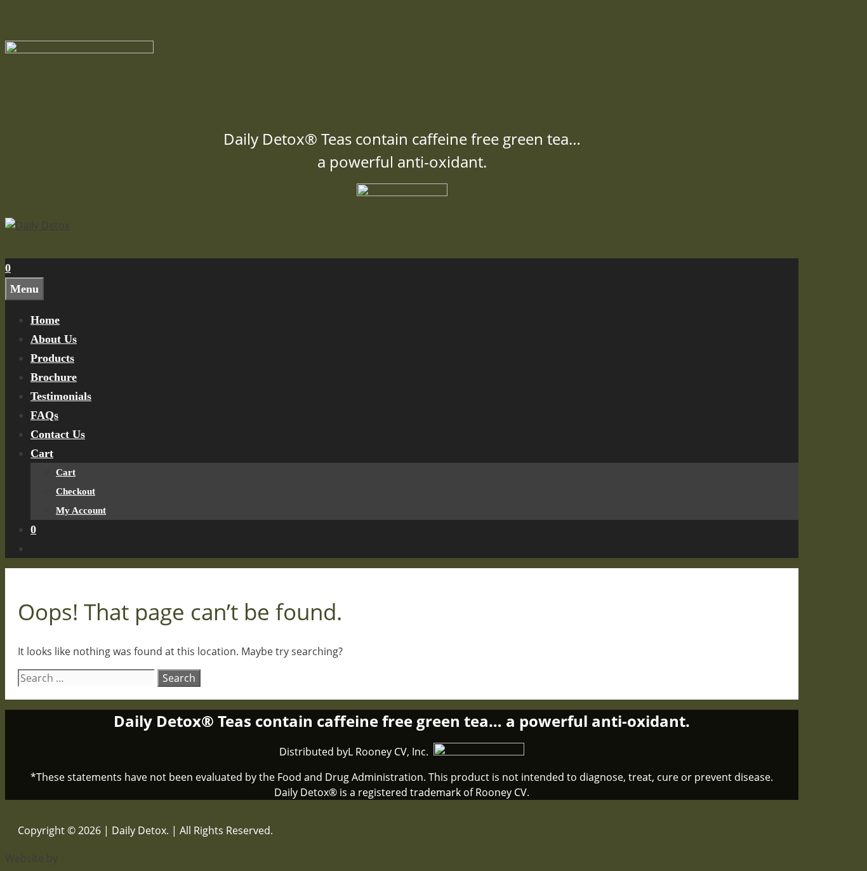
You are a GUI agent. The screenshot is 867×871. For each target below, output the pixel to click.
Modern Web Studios (110, 858)
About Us (53, 339)
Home (45, 320)
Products (52, 358)
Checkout (75, 491)
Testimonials (60, 396)
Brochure (53, 377)
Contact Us (57, 434)
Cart (41, 453)
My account (81, 510)
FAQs (44, 415)
